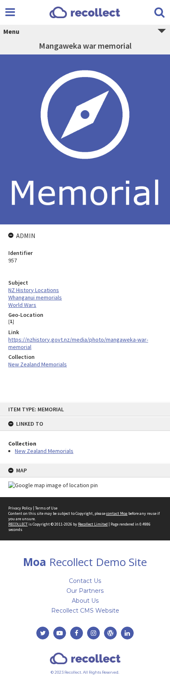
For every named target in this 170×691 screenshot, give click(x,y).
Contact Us (85, 581)
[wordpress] (110, 633)
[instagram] (93, 633)
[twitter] (42, 633)
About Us (85, 600)
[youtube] (59, 633)
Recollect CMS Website (85, 610)
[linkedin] (127, 633)
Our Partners (85, 590)
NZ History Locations (33, 290)
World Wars (22, 305)
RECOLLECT (18, 524)
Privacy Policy (20, 508)
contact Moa (117, 513)
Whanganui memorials (35, 297)
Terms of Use (46, 508)
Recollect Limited (93, 524)
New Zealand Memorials (44, 451)
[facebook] (76, 633)
